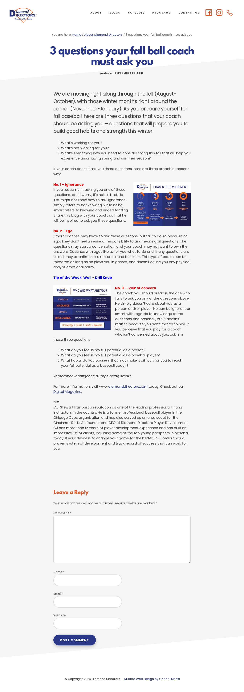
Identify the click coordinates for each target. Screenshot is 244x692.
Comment (62, 513)
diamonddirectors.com (128, 386)
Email (58, 593)
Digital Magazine (67, 391)
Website (59, 615)
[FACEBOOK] (209, 13)
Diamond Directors (38, 15)
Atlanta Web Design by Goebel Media (152, 679)
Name (59, 572)
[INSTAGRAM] (219, 13)
